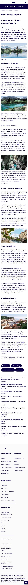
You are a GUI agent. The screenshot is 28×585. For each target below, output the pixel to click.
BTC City (18, 289)
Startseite (3, 10)
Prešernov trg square (7, 209)
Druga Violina (14, 261)
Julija (22, 255)
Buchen (7, 6)
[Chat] (26, 582)
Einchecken (20, 6)
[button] (2, 2)
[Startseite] (14, 2)
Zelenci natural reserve (11, 88)
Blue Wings (9, 10)
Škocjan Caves (7, 142)
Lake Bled (4, 73)
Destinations (15, 10)
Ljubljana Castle (22, 195)
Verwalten (13, 6)
